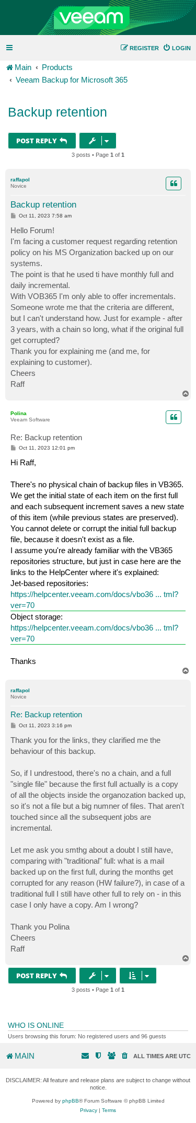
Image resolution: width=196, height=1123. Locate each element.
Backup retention (57, 112)
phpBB (70, 1101)
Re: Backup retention (46, 437)
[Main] (98, 18)
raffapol (20, 179)
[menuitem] (177, 48)
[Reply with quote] (173, 183)
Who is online (36, 1025)
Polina (18, 413)
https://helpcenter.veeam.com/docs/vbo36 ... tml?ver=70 (94, 600)
